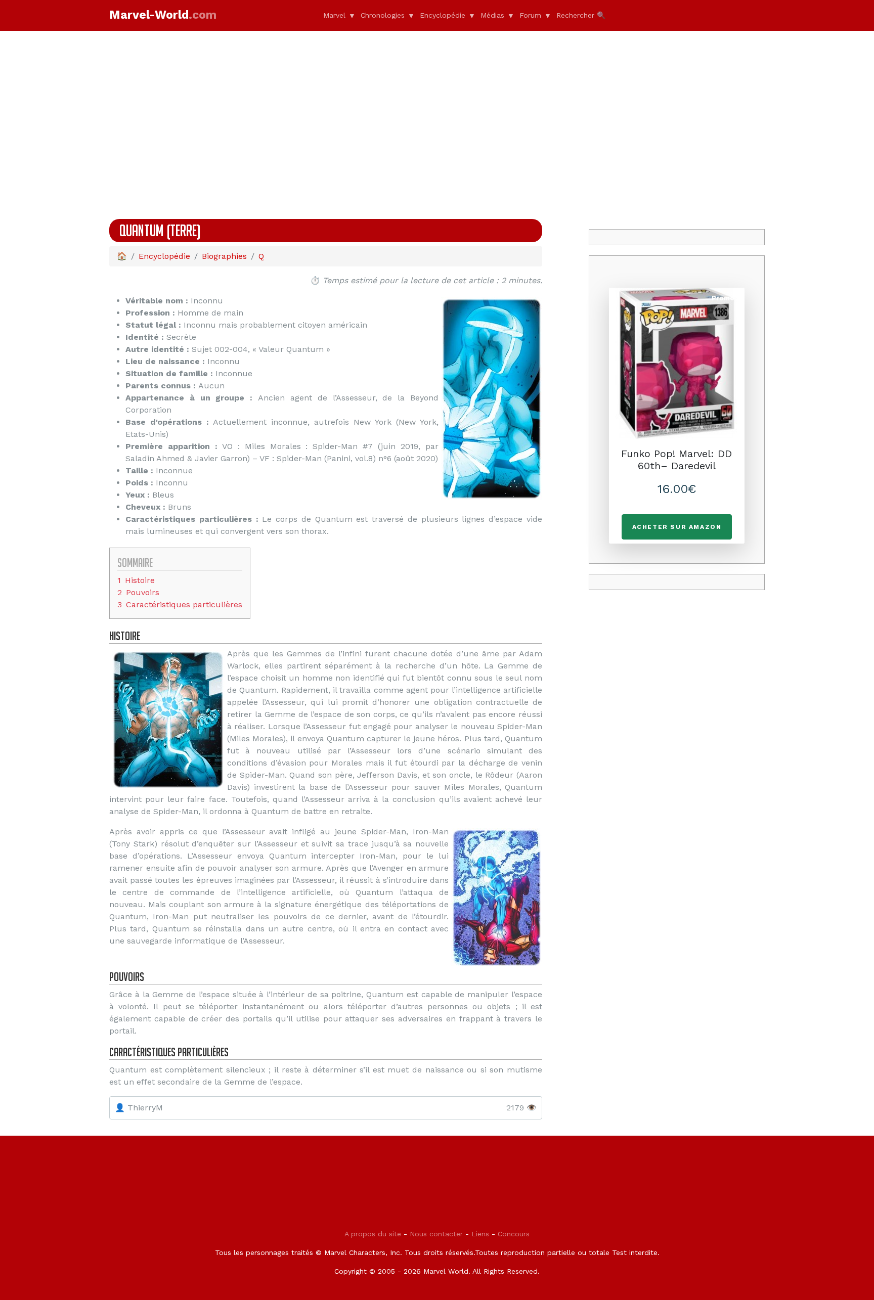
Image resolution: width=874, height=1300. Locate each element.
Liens (480, 1234)
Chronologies (383, 15)
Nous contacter (436, 1234)
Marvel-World (162, 15)
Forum (530, 15)
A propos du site (372, 1234)
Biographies (224, 256)
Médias (492, 15)
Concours (514, 1234)
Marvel (334, 15)
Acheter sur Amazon (677, 526)
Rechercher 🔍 (580, 15)
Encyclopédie (442, 15)
